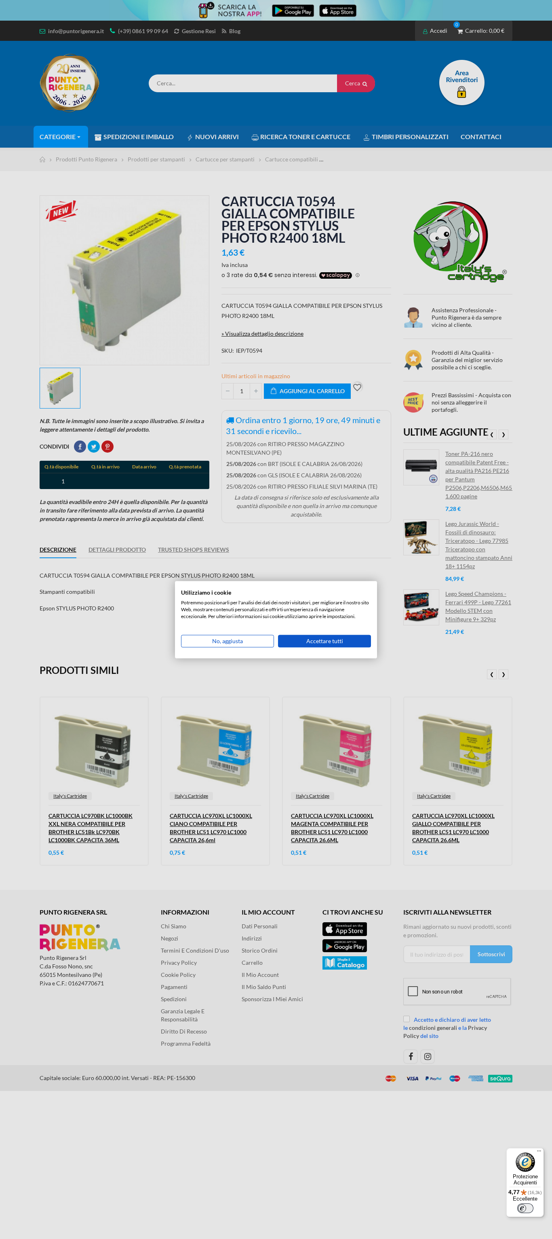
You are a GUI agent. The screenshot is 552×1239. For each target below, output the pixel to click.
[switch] (525, 1208)
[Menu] (539, 1153)
